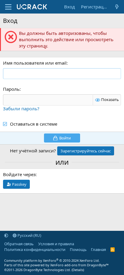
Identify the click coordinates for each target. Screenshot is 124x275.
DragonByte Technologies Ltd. (47, 269)
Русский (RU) (29, 235)
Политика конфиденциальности (34, 249)
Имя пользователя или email (35, 63)
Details (78, 269)
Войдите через (19, 174)
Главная (98, 249)
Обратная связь (19, 243)
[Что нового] (117, 6)
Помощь (78, 249)
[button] (6, 235)
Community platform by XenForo (52, 260)
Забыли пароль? (21, 108)
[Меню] (8, 7)
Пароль (11, 89)
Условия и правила (56, 243)
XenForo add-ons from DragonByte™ (79, 265)
